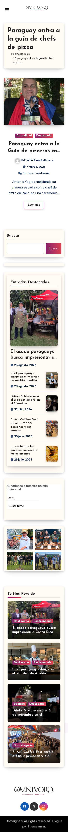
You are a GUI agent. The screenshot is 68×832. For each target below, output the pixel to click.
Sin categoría (23, 745)
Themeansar (36, 826)
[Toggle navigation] (7, 9)
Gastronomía (42, 621)
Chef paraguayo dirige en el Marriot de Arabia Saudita (24, 377)
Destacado (43, 135)
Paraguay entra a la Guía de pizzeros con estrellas (34, 150)
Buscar (13, 236)
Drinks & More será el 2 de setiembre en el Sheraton (25, 400)
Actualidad (24, 135)
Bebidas (19, 703)
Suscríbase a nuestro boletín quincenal (27, 487)
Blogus (57, 821)
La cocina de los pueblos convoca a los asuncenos (23, 450)
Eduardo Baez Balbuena (37, 160)
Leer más (34, 204)
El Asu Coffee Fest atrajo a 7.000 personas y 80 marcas (33, 756)
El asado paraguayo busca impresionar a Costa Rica (32, 357)
